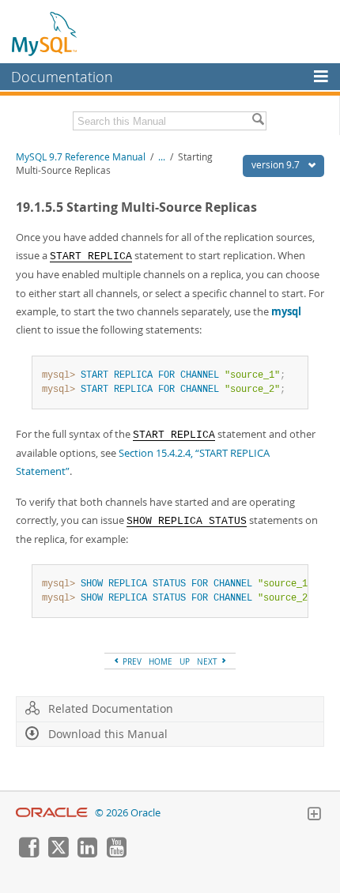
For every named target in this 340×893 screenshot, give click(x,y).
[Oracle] (52, 813)
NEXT (208, 661)
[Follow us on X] (57, 853)
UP (184, 661)
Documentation (62, 76)
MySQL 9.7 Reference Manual (80, 157)
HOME (160, 661)
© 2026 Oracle (128, 813)
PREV (131, 661)
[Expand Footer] (314, 815)
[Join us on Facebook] (28, 853)
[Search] (258, 121)
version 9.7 (276, 165)
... (161, 157)
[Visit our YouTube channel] (116, 853)
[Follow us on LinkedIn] (87, 853)
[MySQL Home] (45, 33)
